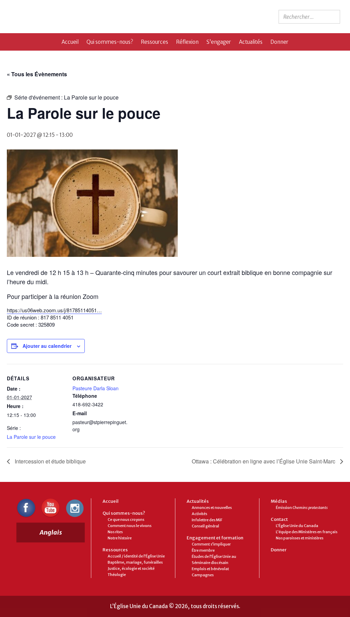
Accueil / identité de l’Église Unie (136, 556)
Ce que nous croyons (126, 519)
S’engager (218, 42)
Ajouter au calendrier (47, 345)
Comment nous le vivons (129, 525)
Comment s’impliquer (211, 544)
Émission (302, 507)
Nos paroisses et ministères (299, 538)
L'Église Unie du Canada (65, 16)
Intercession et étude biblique (49, 461)
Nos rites (115, 531)
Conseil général (205, 526)
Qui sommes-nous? (109, 42)
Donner (279, 42)
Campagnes (203, 575)
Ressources (154, 42)
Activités (199, 513)
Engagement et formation (215, 538)
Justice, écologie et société (131, 568)
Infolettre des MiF (207, 519)
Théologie (117, 574)
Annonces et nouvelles (212, 507)
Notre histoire (120, 538)
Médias (279, 501)
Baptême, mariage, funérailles (135, 562)
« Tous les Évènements (37, 74)
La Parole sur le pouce (31, 436)
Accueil (70, 42)
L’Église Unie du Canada (297, 525)
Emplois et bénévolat (210, 568)
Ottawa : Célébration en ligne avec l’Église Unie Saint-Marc (264, 461)
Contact (279, 519)
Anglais (51, 532)
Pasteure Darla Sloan (95, 388)
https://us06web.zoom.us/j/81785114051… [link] (54, 310)
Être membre (203, 550)
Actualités (250, 42)
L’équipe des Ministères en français (306, 531)
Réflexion (187, 42)
